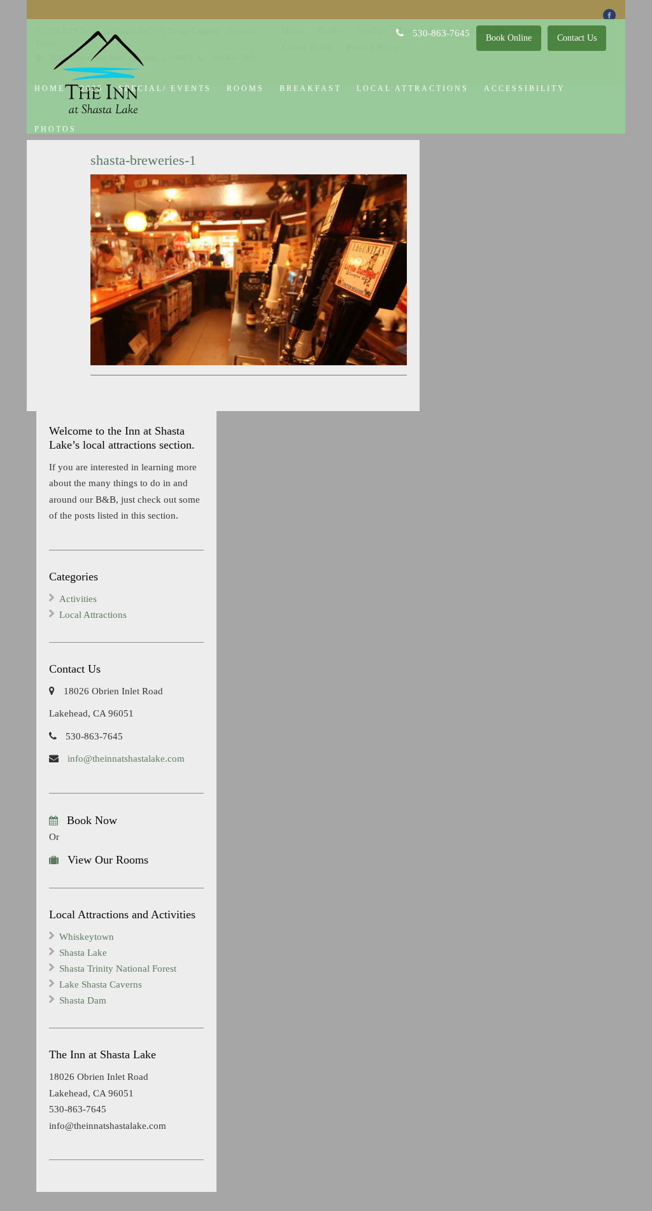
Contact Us (577, 38)
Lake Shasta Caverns (100, 984)
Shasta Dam (82, 1000)
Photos (55, 129)
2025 (91, 88)
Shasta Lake (83, 953)
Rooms (245, 88)
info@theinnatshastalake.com (125, 758)
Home (49, 88)
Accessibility (524, 88)
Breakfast (310, 88)
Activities (78, 599)
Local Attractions (413, 88)
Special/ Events (164, 88)
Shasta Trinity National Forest (117, 968)
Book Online (509, 38)
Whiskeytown (86, 937)
